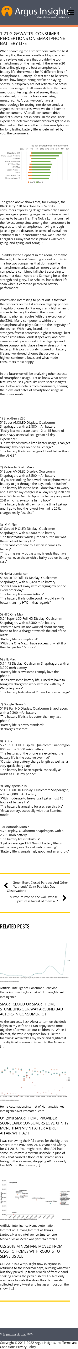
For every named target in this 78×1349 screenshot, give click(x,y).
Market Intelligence (25, 1234)
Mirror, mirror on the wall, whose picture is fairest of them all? (34, 899)
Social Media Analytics (26, 1239)
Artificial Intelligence (14, 988)
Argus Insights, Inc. (14, 1334)
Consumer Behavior (43, 988)
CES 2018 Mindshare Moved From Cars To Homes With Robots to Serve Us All (31, 1251)
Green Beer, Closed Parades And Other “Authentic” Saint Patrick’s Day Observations (37, 887)
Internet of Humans (39, 992)
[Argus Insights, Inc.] (36, 18)
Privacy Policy (26, 1347)
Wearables (49, 1239)
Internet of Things (40, 1230)
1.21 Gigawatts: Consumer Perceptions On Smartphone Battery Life (32, 38)
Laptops (5, 1234)
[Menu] (71, 12)
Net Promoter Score (30, 1111)
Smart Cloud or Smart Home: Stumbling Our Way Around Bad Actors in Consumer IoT (31, 1009)
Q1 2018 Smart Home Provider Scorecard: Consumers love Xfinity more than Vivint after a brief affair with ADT (34, 1126)
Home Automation (12, 992)
